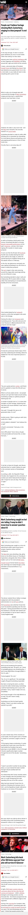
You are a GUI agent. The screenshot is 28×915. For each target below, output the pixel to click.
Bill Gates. (21, 560)
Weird (11, 491)
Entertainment (9, 22)
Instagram (18, 319)
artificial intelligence (18, 59)
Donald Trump (5, 68)
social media (12, 131)
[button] (26, 49)
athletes (22, 893)
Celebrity (16, 22)
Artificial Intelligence (10, 490)
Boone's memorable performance (10, 244)
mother (17, 386)
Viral (2, 491)
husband (19, 312)
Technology (12, 516)
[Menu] (26, 2)
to (7, 474)
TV (20, 70)
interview (11, 903)
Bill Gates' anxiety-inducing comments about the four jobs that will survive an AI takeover (12, 891)
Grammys (7, 246)
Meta (4, 129)
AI (12, 602)
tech (5, 270)
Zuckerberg (7, 605)
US (2, 72)
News (6, 516)
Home (2, 22)
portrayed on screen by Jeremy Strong (14, 907)
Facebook (22, 253)
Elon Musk (19, 68)
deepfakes (17, 61)
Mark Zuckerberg (21, 94)
